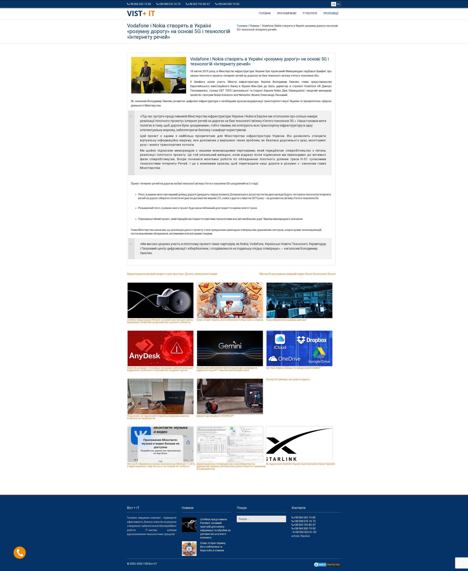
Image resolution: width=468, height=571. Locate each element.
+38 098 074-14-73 (169, 4)
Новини (254, 25)
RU (338, 4)
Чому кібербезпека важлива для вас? (286, 319)
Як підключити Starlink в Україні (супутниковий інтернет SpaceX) (300, 464)
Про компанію (286, 13)
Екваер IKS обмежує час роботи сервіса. (288, 379)
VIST (141, 13)
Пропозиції (330, 13)
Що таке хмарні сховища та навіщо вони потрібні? (293, 367)
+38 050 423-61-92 (305, 532)
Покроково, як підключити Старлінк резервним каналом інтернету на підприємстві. (158, 417)
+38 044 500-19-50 (228, 4)
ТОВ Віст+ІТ (150, 563)
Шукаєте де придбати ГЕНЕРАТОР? (215, 416)
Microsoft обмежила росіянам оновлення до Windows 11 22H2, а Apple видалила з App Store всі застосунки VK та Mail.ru (161, 465)
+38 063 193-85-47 (199, 4)
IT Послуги (310, 13)
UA (333, 4)
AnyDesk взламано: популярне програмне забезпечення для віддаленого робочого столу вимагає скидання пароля (160, 369)
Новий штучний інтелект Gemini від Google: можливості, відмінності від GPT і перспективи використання (227, 369)
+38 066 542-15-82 (140, 4)
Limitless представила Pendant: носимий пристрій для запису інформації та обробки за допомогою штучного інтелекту (160, 321)
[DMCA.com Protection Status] (327, 564)
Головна (265, 13)
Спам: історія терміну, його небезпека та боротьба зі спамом (230, 319)
